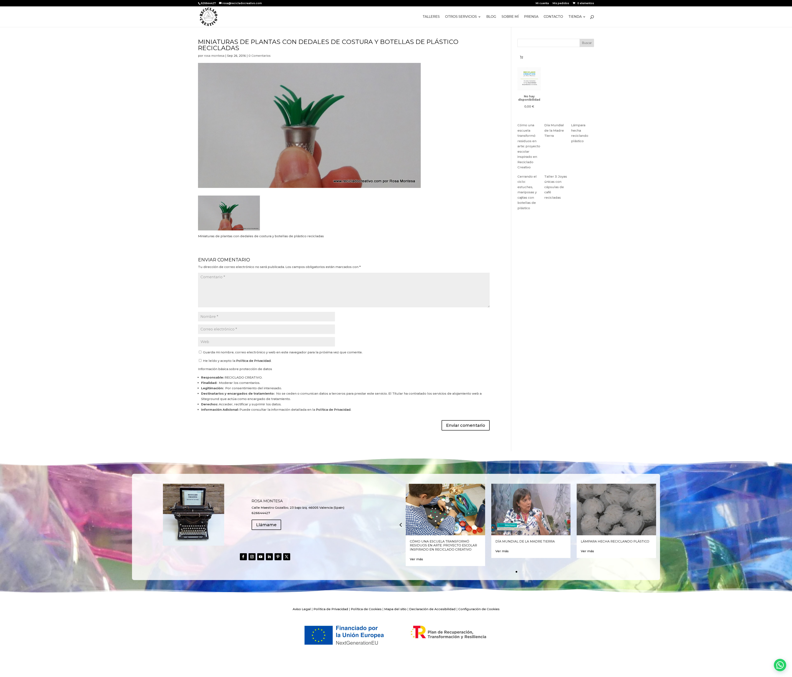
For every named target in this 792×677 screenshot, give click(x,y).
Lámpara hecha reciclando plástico (615, 541)
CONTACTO (553, 17)
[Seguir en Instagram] (252, 556)
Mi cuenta (542, 3)
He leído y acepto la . (236, 361)
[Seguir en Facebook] (243, 556)
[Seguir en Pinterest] (278, 556)
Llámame (266, 524)
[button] (400, 525)
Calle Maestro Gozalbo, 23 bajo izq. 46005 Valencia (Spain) (298, 508)
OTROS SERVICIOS (461, 17)
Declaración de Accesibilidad (432, 609)
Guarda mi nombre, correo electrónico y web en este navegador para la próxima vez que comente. (282, 352)
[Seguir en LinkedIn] (269, 556)
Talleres (431, 17)
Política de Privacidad (253, 361)
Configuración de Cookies (479, 609)
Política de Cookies (366, 609)
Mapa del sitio (395, 609)
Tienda (575, 17)
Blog (491, 17)
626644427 (208, 3)
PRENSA (531, 17)
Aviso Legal (302, 609)
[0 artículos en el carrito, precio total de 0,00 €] (521, 57)
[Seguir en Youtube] (260, 556)
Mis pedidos (561, 3)
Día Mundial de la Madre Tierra (554, 130)
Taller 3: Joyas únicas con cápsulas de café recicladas (555, 187)
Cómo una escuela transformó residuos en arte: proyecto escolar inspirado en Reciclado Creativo (528, 146)
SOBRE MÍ (510, 17)
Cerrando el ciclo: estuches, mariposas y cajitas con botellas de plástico (527, 192)
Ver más (416, 559)
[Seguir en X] (286, 556)
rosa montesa (214, 56)
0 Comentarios (260, 56)
